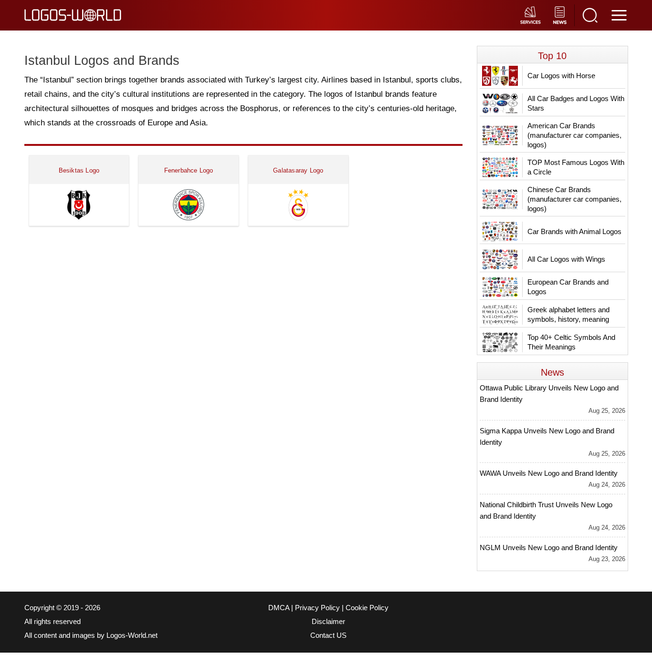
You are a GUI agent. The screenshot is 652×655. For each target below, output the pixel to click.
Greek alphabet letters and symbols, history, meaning (568, 314)
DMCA (278, 608)
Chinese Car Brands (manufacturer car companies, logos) (574, 199)
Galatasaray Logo (298, 170)
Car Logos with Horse (561, 76)
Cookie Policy (367, 608)
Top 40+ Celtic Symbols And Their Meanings (571, 342)
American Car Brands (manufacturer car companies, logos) (574, 135)
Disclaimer (328, 621)
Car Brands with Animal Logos (574, 231)
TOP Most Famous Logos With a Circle (575, 167)
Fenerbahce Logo (188, 170)
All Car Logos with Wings (566, 259)
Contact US (328, 635)
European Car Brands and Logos (568, 287)
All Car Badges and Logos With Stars (575, 103)
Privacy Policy (317, 608)
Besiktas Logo (79, 170)
